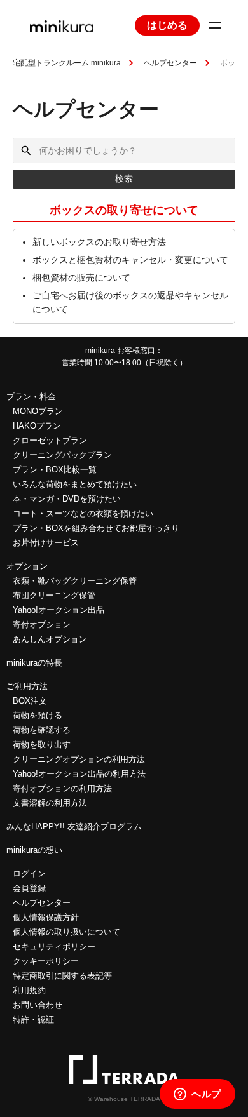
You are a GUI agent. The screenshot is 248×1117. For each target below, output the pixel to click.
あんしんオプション (50, 639)
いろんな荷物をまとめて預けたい (75, 484)
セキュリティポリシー (54, 946)
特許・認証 (33, 1019)
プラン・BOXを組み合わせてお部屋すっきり (96, 528)
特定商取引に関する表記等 (62, 975)
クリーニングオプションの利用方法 (79, 759)
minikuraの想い (34, 850)
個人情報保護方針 (46, 917)
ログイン (29, 873)
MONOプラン (38, 411)
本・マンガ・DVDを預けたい (67, 499)
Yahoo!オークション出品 (58, 610)
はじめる (167, 25)
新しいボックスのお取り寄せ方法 (99, 242)
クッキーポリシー (46, 961)
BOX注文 (30, 701)
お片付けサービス (46, 542)
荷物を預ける (37, 715)
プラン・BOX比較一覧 (55, 469)
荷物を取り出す (42, 744)
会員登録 (29, 888)
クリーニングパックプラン (62, 455)
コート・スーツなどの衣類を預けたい (83, 513)
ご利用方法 (27, 686)
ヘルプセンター (170, 62)
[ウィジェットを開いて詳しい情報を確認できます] (197, 1095)
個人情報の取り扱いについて (66, 932)
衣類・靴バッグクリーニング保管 (75, 580)
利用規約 (29, 990)
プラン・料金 (31, 396)
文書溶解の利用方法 (50, 803)
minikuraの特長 (34, 662)
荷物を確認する (42, 730)
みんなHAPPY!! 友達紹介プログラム (74, 826)
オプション (27, 566)
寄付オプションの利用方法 (62, 788)
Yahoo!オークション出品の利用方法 (79, 774)
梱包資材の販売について (81, 277)
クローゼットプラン (50, 440)
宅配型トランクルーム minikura (67, 62)
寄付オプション (42, 624)
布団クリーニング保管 (54, 595)
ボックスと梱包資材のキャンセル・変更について (130, 260)
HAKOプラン (37, 426)
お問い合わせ (37, 1005)
